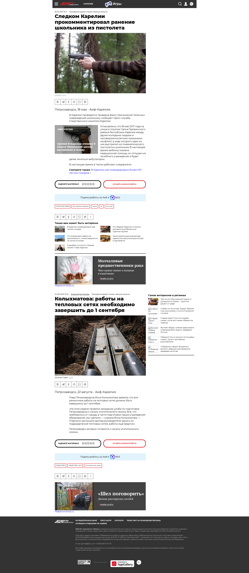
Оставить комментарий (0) (124, 184)
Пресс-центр (105, 520)
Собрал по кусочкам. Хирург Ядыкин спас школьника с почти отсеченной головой (177, 311)
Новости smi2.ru (64, 285)
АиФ (71, 377)
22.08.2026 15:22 (62, 294)
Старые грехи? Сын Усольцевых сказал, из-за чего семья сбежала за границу (177, 320)
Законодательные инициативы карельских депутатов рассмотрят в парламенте (128, 238)
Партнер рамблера (100, 562)
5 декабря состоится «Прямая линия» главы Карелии (80, 246)
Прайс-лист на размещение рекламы (144, 520)
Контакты (119, 520)
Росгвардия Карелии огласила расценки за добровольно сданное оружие (127, 229)
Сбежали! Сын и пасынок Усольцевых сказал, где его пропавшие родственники (177, 339)
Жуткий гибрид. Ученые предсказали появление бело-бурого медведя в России (177, 330)
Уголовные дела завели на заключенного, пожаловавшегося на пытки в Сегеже (82, 238)
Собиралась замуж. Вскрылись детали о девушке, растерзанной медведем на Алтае (175, 348)
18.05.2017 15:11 (61, 12)
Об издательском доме (86, 520)
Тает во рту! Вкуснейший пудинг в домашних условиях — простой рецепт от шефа (176, 301)
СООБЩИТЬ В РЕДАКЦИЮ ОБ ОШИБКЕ (91, 524)
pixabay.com (60, 95)
